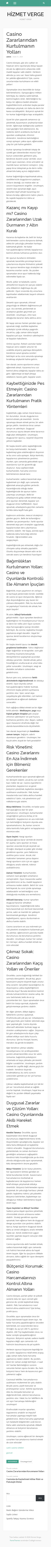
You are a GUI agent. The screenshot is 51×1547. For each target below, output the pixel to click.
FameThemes (15, 1540)
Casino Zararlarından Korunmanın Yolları (25, 1471)
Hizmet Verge (25, 14)
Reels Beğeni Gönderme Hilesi (20, 1510)
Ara (8, 1493)
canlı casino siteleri (15, 1447)
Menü (13, 3)
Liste (8, 1506)
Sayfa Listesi (12, 1514)
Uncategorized (26, 1461)
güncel (9, 1453)
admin (8, 57)
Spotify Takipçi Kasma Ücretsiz (20, 1518)
